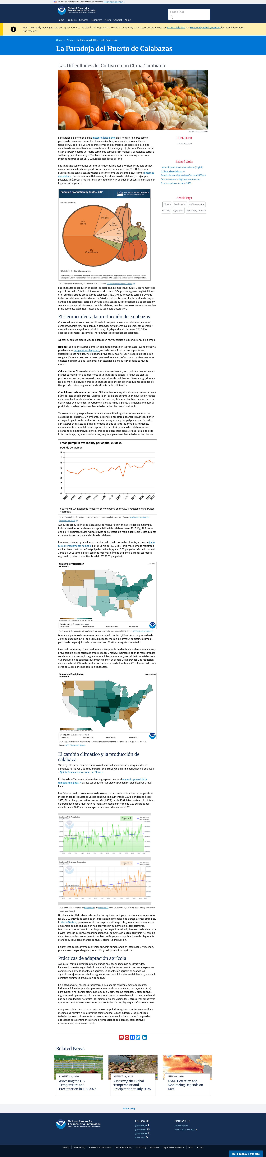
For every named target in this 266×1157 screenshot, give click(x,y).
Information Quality (124, 1147)
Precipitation (180, 204)
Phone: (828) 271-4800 (185, 1129)
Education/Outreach (196, 210)
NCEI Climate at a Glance (143, 631)
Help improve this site (246, 1153)
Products (71, 20)
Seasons (166, 210)
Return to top (129, 1108)
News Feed (140, 1137)
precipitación (103, 907)
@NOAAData (141, 1129)
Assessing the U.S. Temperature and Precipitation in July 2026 (77, 1085)
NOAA (190, 1147)
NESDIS (200, 1147)
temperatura (89, 907)
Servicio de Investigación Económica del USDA (182, 175)
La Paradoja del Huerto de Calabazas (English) (182, 167)
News (108, 20)
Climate (167, 204)
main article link (176, 27)
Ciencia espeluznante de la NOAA (176, 183)
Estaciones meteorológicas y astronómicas (180, 179)
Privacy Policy (79, 1147)
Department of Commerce (173, 1147)
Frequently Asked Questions (205, 27)
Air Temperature (196, 204)
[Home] (78, 1124)
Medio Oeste (67, 922)
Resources (96, 20)
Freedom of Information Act (100, 1147)
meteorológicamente (104, 137)
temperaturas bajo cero (86, 350)
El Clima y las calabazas (171, 171)
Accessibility (141, 1147)
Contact (117, 20)
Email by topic (181, 1125)
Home (60, 20)
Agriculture (178, 210)
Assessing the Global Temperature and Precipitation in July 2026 (132, 1085)
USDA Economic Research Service (119, 283)
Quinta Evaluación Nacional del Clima (80, 772)
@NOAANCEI (141, 1125)
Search (171, 17)
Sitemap (66, 1147)
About (128, 20)
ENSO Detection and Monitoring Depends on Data (185, 1085)
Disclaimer (154, 1147)
